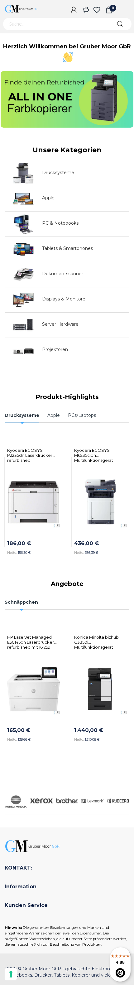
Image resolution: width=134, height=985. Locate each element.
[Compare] (85, 10)
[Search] (120, 24)
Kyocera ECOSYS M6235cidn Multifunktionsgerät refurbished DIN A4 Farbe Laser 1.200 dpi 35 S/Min (35, 453)
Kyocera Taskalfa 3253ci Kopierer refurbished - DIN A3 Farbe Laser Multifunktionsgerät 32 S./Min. (101, 453)
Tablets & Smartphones (67, 248)
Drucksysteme (58, 172)
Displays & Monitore (63, 299)
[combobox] (55, 24)
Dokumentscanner (62, 273)
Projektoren (55, 349)
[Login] (73, 10)
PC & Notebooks (60, 223)
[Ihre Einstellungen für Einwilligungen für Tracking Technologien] (11, 974)
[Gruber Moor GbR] (22, 9)
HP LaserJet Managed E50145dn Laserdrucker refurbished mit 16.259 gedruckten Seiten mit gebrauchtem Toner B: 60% (30, 640)
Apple (48, 198)
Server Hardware (60, 324)
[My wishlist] (97, 10)
